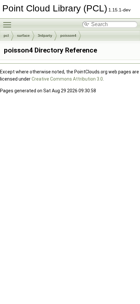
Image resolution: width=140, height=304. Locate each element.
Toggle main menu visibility (8, 24)
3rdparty (45, 36)
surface (23, 36)
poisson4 (68, 36)
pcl (6, 36)
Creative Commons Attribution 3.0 (67, 79)
